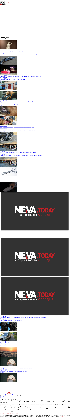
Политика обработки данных (8, 34)
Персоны (4, 29)
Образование (5, 23)
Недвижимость (5, 17)
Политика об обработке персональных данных (9, 413)
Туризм (4, 22)
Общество (5, 9)
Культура (4, 14)
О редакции (5, 27)
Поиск (34, 394)
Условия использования (7, 33)
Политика (5, 8)
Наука (4, 13)
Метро (1, 396)
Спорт (4, 19)
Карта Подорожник (11, 396)
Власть (4, 11)
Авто (4, 12)
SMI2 (62, 416)
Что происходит (3, 397)
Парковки (5, 396)
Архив (4, 32)
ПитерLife (5, 31)
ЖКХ (4, 15)
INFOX (65, 416)
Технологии (5, 21)
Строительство (5, 20)
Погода (16, 396)
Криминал (5, 16)
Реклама (4, 28)
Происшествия (5, 10)
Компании (5, 30)
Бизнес (4, 18)
